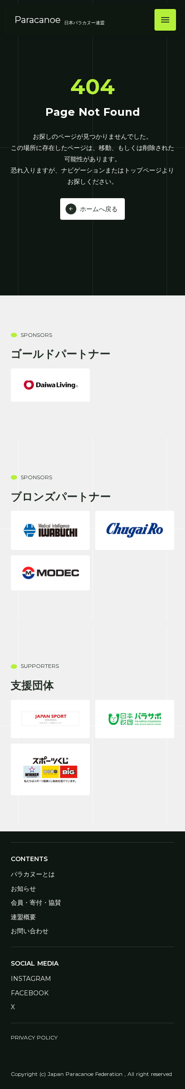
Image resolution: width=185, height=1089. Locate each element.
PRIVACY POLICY (34, 1037)
